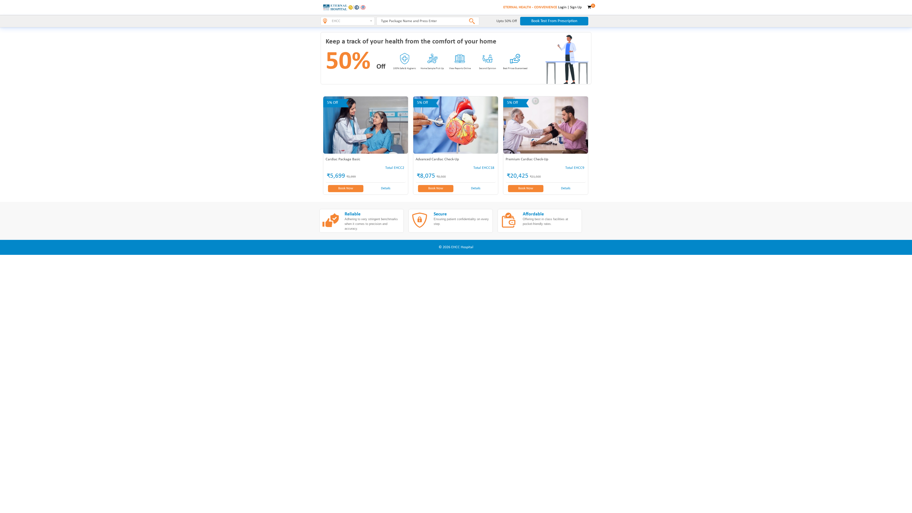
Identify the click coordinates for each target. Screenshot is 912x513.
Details (385, 188)
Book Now (345, 188)
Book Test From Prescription (554, 21)
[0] (589, 7)
